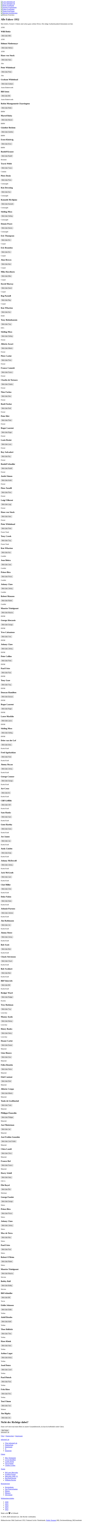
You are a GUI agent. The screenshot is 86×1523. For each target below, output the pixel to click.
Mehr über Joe (6, 841)
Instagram (8, 1451)
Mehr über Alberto (7, 348)
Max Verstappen (10, 1458)
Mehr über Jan (6, 1129)
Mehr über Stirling (7, 216)
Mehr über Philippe (7, 1117)
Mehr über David (7, 288)
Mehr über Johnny (7, 588)
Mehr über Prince (7, 576)
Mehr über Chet (6, 889)
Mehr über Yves (6, 636)
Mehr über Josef (7, 1369)
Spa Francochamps (11, 1489)
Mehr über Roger (7, 432)
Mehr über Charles (7, 384)
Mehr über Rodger (7, 997)
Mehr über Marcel (7, 120)
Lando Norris (9, 1462)
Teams (12, 11)
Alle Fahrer (5, 1430)
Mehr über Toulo (6, 1105)
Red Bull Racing (10, 1478)
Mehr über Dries (6, 745)
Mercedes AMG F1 (11, 1476)
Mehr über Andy (6, 853)
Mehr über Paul (6, 672)
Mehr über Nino (6, 396)
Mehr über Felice (7, 1069)
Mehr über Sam (6, 817)
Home (12, 5)
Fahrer (12, 9)
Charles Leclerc (10, 1465)
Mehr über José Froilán (9, 1141)
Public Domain (51, 1520)
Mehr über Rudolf (7, 156)
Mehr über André (7, 480)
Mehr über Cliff (6, 805)
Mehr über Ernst (6, 144)
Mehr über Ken (6, 192)
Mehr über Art (6, 793)
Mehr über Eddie (7, 1309)
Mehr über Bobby (7, 1285)
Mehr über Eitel (6, 1081)
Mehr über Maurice (7, 612)
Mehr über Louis (6, 444)
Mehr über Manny (7, 1021)
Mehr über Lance (7, 720)
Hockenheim (9, 1487)
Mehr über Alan (6, 264)
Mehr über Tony (6, 324)
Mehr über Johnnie (7, 913)
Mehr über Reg (6, 300)
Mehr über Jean (6, 564)
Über (2, 1436)
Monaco (7, 1493)
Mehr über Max (6, 1237)
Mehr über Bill (6, 96)
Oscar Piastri (9, 1463)
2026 (6, 1502)
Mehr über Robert (7, 600)
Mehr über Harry (6, 1177)
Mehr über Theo (6, 1333)
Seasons (14, 7)
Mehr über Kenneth (7, 204)
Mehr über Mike (6, 276)
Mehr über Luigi (6, 504)
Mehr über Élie (6, 1189)
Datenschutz (10, 1436)
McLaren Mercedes (11, 1472)
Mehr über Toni (6, 1405)
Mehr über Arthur (7, 1357)
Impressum (19, 1436)
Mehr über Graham (7, 84)
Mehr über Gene (6, 829)
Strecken (14, 13)
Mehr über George (7, 624)
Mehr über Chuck (7, 961)
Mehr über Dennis (7, 228)
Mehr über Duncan (7, 696)
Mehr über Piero (6, 180)
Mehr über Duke (6, 901)
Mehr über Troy (6, 1009)
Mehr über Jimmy (7, 769)
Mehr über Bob (6, 949)
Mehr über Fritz (6, 1393)
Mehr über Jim (6, 925)
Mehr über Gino (6, 1057)
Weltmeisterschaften (7, 1498)
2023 (6, 1508)
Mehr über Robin (7, 108)
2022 (6, 1509)
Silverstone (8, 1495)
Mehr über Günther (7, 132)
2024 (6, 1506)
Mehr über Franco (7, 372)
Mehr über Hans (6, 60)
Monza (7, 1491)
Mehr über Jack (6, 877)
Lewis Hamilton (10, 1460)
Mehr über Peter (6, 72)
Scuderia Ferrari (10, 1474)
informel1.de (5, 1439)
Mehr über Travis (7, 168)
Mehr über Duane (7, 1045)
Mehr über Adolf (6, 1321)
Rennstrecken (5, 1484)
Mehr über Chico (7, 1153)
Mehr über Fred (6, 757)
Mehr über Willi (6, 36)
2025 (6, 1504)
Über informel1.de (11, 1443)
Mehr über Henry (7, 1033)
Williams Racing (10, 1480)
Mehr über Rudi (6, 408)
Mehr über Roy (6, 456)
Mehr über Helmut (7, 48)
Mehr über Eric (6, 240)
